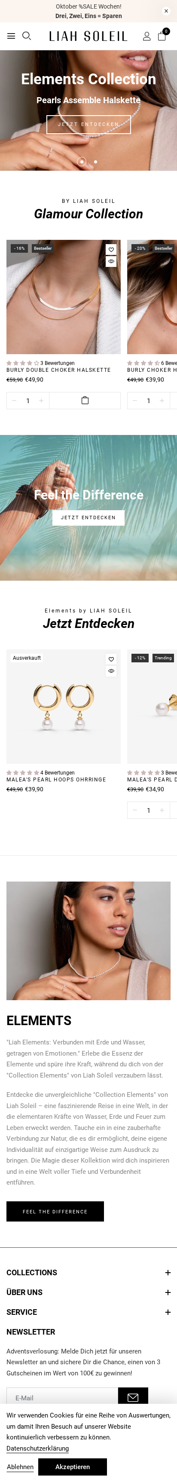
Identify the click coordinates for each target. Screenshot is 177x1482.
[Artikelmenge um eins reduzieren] (14, 400)
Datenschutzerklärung (37, 1448)
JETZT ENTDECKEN (88, 124)
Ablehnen (20, 1467)
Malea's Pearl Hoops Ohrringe (56, 780)
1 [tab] (81, 161)
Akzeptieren (72, 1467)
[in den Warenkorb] (85, 400)
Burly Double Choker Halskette (58, 370)
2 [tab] (95, 161)
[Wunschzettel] (111, 249)
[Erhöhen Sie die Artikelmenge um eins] (41, 400)
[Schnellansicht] (111, 261)
